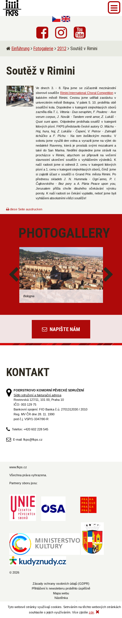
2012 (61, 48)
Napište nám (64, 329)
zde (91, 612)
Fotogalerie (43, 48)
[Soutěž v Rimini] (20, 96)
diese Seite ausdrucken (25, 209)
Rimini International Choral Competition (86, 93)
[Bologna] (61, 275)
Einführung (21, 48)
